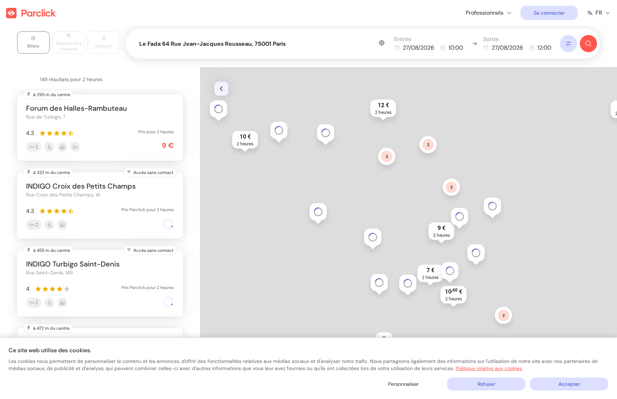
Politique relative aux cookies (489, 368)
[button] (441, 231)
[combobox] (261, 42)
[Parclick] (31, 13)
